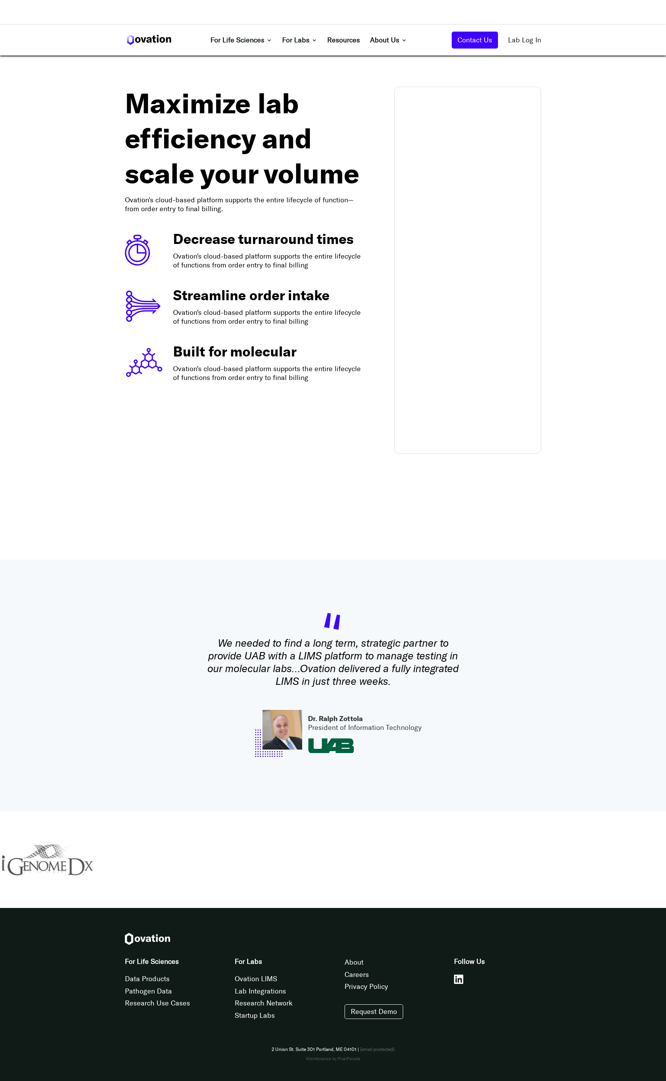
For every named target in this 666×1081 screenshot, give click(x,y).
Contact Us (474, 40)
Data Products (147, 979)
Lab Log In (524, 40)
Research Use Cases (157, 1003)
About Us (384, 40)
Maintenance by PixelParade (333, 1058)
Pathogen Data (148, 991)
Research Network (264, 1003)
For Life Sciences (237, 40)
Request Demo (374, 1011)
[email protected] (377, 1049)
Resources (343, 40)
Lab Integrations (260, 991)
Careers (357, 974)
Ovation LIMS (256, 979)
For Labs (295, 40)
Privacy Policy (366, 986)
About (354, 962)
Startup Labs (255, 1015)
